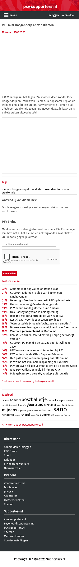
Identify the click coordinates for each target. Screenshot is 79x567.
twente (33, 415)
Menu (13, 15)
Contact (8, 504)
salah (50, 411)
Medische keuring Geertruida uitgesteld (34, 304)
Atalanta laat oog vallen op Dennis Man (34, 289)
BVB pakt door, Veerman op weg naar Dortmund (39, 358)
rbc (40, 189)
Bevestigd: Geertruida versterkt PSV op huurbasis (40, 300)
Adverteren (10, 496)
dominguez (60, 400)
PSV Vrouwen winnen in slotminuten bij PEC (36, 350)
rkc (29, 189)
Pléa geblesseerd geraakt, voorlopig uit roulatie (39, 373)
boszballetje (34, 399)
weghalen (65, 415)
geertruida (36, 404)
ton (22, 415)
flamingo (22, 405)
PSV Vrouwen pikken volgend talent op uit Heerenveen (43, 366)
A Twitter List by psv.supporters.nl (22, 424)
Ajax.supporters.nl (15, 519)
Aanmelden (11, 447)
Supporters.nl (13, 511)
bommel (15, 400)
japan (59, 405)
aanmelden (68, 15)
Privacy (8, 491)
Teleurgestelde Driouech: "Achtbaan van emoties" (40, 323)
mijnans (9, 410)
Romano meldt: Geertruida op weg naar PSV (36, 316)
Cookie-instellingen (16, 540)
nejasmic (22, 410)
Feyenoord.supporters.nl (19, 523)
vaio (38, 415)
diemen (6, 189)
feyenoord (13, 405)
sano (60, 409)
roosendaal (50, 189)
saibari (43, 410)
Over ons (10, 475)
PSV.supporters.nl (14, 527)
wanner (57, 415)
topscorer (63, 189)
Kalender (9, 459)
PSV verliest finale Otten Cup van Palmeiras (36, 354)
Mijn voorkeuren (14, 536)
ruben (36, 411)
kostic (65, 405)
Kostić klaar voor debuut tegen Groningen (35, 319)
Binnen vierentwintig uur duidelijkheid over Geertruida (43, 327)
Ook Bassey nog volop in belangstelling (34, 312)
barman (5, 400)
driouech (70, 400)
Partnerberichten (14, 500)
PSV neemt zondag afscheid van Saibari (34, 308)
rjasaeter (30, 411)
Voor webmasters (14, 483)
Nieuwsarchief (13, 468)
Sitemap (9, 532)
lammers (71, 405)
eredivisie (5, 405)
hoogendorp (19, 189)
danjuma (51, 400)
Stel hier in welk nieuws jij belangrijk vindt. (28, 381)
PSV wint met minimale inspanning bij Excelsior (39, 362)
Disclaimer (10, 487)
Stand (7, 455)
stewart (17, 415)
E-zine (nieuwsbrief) (16, 464)
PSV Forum (10, 451)
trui (27, 415)
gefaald (51, 405)
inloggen (54, 15)
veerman (48, 415)
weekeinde (8, 192)
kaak (34, 189)
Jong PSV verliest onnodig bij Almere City (35, 369)
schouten (8, 415)
